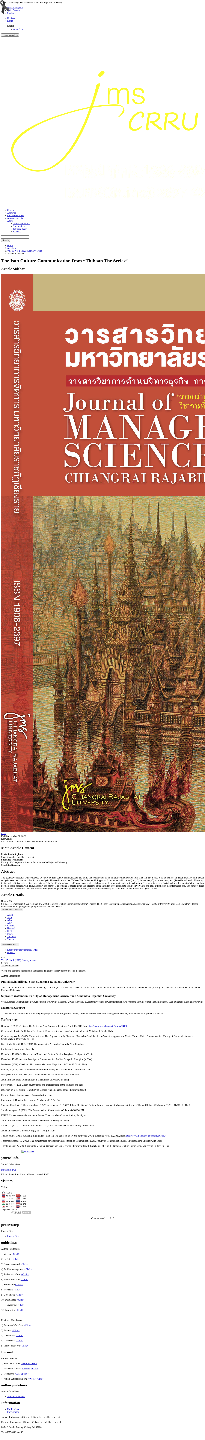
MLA (10, 933)
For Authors (13, 1412)
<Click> (16, 1254)
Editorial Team (20, 229)
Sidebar (10, 13)
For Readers (13, 1409)
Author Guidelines (16, 1396)
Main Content (13, 10)
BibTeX (11, 952)
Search (5, 240)
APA (9, 920)
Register (11, 18)
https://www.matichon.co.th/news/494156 (107, 1026)
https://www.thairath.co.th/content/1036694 (145, 1135)
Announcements (15, 218)
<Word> (25, 1363)
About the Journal (21, 223)
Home (10, 245)
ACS (9, 917)
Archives (11, 212)
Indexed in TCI (8, 1169)
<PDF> (33, 1363)
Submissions (19, 226)
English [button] (10, 26)
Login (10, 20)
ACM (10, 915)
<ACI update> (22, 1373)
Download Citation (10, 944)
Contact (17, 231)
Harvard (11, 928)
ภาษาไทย (18, 29)
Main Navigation (15, 7)
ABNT (10, 923)
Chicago (11, 925)
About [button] (10, 221)
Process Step (13, 1236)
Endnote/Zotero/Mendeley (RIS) (22, 949)
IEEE (9, 931)
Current (10, 210)
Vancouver (12, 939)
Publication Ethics (15, 215)
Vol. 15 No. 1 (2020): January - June (24, 251)
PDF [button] (3, 833)
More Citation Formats (12, 909)
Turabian (11, 936)
